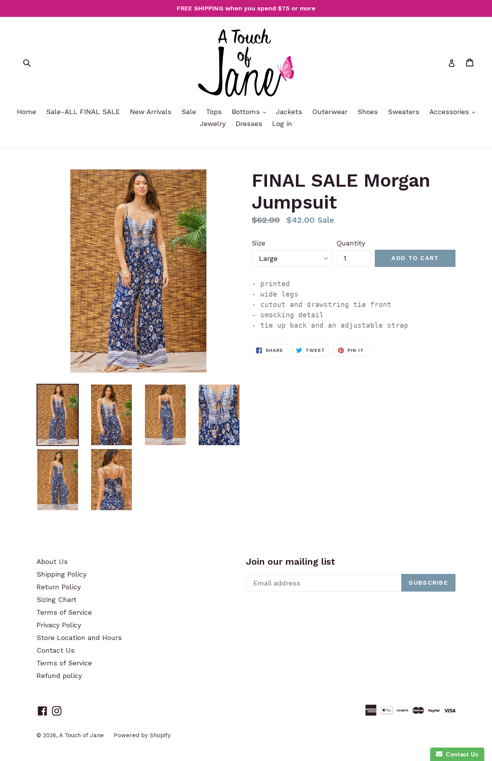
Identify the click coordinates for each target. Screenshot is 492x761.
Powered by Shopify (142, 735)
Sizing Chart (56, 599)
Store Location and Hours (79, 637)
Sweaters (403, 112)
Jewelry (213, 123)
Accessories (450, 112)
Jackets (289, 112)
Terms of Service (64, 612)
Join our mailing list (290, 561)
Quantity (350, 243)
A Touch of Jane (81, 735)
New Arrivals (150, 112)
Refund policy (59, 675)
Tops (214, 112)
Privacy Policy (59, 625)
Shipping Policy (61, 574)
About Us (52, 561)
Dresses (249, 123)
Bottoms (247, 112)
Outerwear (329, 112)
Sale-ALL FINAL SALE (83, 112)
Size (258, 243)
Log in (282, 123)
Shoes (367, 112)
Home (26, 112)
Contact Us (56, 650)
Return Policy (59, 587)
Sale (188, 112)
